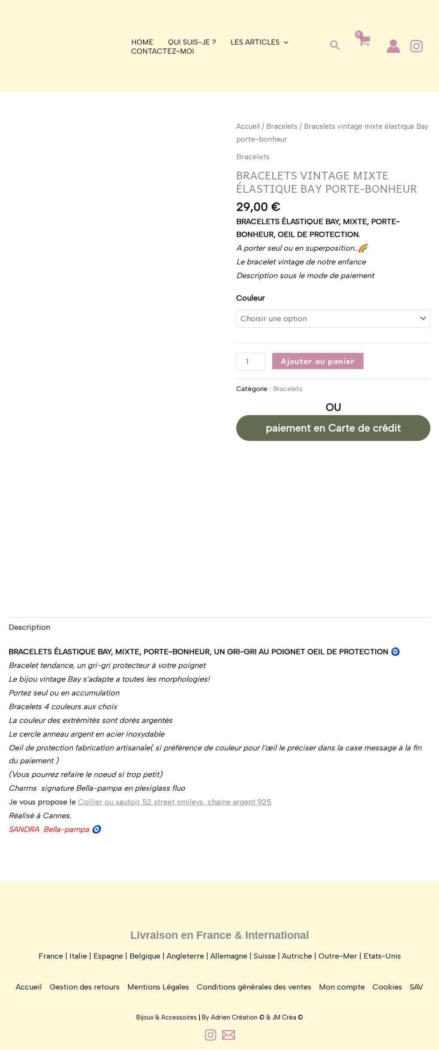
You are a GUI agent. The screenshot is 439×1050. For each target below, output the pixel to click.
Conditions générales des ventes (254, 987)
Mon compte (342, 987)
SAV (416, 987)
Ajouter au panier (318, 361)
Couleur (250, 298)
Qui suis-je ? (192, 42)
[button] (335, 46)
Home (142, 42)
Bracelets (282, 126)
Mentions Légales (158, 987)
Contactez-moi (162, 51)
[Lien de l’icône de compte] (393, 46)
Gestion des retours (85, 987)
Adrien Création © (238, 1017)
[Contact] (228, 1035)
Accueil (248, 126)
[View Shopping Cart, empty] (363, 48)
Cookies (387, 987)
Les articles (255, 42)
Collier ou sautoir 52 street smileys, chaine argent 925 (174, 802)
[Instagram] (416, 46)
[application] (284, 42)
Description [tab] (29, 627)
